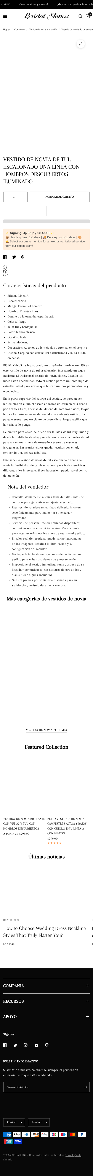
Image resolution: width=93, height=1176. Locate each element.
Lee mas (8, 943)
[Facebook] (8, 1045)
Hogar (6, 29)
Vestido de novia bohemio (46, 730)
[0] (87, 16)
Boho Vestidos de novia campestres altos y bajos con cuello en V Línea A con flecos (67, 826)
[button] (46, 211)
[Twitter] (18, 1045)
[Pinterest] (50, 1045)
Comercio (19, 29)
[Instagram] (29, 1045)
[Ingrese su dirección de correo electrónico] (85, 1087)
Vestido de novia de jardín (43, 29)
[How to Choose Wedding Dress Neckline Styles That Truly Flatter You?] (46, 889)
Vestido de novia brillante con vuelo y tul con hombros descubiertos (24, 823)
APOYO (10, 1016)
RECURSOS (13, 1001)
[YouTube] (39, 1045)
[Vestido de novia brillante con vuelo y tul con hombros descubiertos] (24, 785)
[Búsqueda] (80, 16)
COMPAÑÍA (13, 986)
